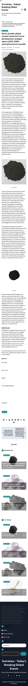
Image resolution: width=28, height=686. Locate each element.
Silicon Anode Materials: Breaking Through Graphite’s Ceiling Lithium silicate (14, 465)
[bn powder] (14, 275)
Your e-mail (4, 370)
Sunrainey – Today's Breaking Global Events (14, 664)
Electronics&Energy (8, 633)
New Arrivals (4, 30)
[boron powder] (14, 171)
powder (12, 49)
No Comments (16, 47)
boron (4, 49)
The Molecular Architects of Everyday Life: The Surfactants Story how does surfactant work (11, 593)
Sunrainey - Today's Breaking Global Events (11, 7)
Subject (3, 378)
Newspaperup (21, 681)
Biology (5, 630)
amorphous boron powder (17, 343)
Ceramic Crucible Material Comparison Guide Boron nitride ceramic (13, 486)
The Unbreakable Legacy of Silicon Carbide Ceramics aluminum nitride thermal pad (12, 507)
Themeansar (14, 683)
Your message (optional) (8, 385)
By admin (4, 47)
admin (15, 444)
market (8, 49)
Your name (4, 362)
